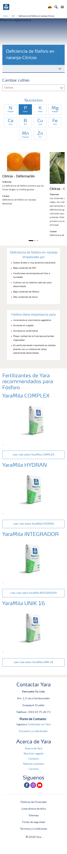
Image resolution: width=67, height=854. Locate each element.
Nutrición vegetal (33, 754)
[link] (10, 109)
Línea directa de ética (33, 809)
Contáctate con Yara (39, 724)
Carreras (33, 769)
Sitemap (33, 815)
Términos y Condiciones (33, 829)
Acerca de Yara (33, 748)
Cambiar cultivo (15, 81)
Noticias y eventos (33, 764)
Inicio (5, 16)
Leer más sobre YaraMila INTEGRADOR (33, 593)
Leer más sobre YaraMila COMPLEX (33, 455)
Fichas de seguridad (33, 822)
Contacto (33, 759)
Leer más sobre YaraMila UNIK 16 (33, 662)
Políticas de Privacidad (33, 802)
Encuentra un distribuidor (33, 731)
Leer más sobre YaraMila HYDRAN (33, 524)
